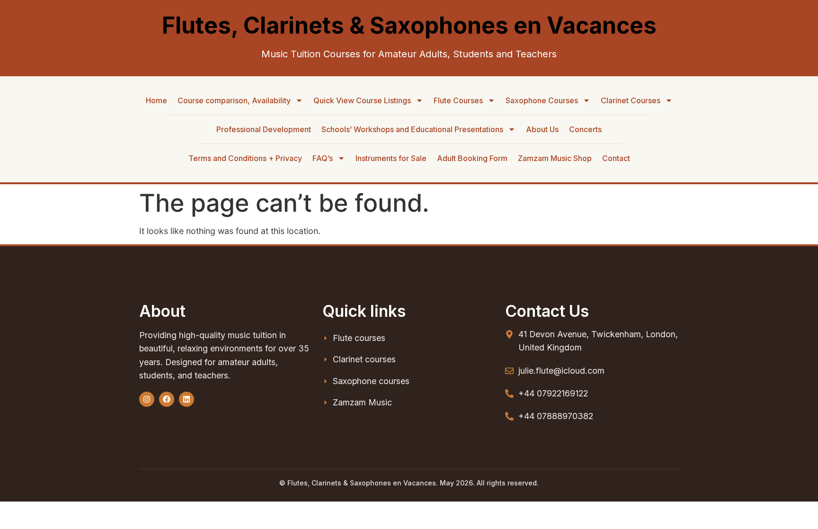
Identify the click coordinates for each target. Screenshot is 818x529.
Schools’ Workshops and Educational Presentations (412, 129)
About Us (542, 129)
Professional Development (263, 129)
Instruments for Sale (391, 158)
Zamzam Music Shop (555, 158)
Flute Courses (458, 100)
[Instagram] (146, 399)
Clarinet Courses (630, 100)
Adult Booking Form (472, 158)
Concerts (585, 129)
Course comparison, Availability (234, 100)
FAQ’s (322, 158)
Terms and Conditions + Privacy (245, 158)
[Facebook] (166, 399)
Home (156, 100)
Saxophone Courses (542, 100)
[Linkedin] (186, 399)
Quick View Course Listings (362, 100)
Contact (616, 158)
